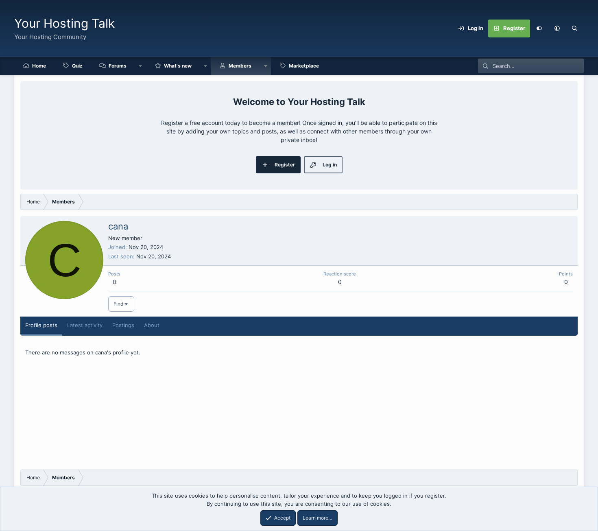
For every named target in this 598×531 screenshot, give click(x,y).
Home (39, 66)
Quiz (77, 66)
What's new (178, 66)
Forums (118, 66)
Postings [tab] (123, 325)
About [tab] (151, 325)
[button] (557, 28)
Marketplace (304, 66)
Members (240, 66)
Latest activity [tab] (85, 325)
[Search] (575, 28)
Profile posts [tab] (41, 325)
